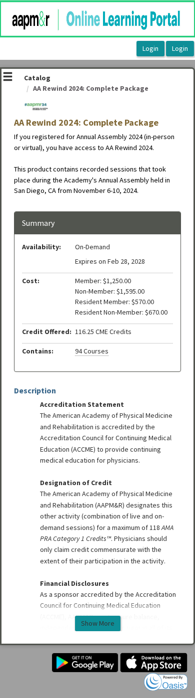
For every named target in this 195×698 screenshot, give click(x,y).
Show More (97, 623)
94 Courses (91, 351)
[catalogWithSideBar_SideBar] (8, 77)
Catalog (37, 77)
